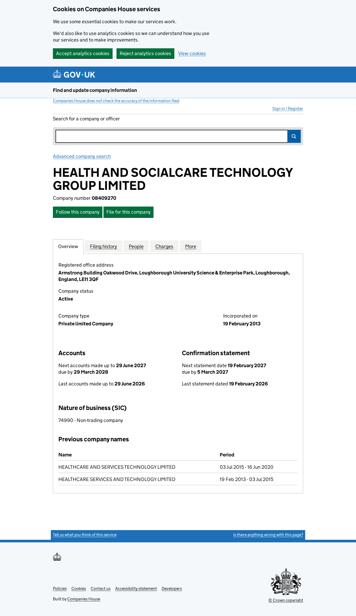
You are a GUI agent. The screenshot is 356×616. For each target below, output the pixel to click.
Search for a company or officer (86, 119)
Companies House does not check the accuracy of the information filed (116, 100)
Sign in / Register (287, 108)
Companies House (83, 598)
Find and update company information (95, 90)
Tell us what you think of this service (84, 534)
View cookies (192, 53)
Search (294, 136)
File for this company (128, 212)
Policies (60, 588)
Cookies (78, 588)
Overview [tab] (68, 246)
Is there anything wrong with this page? (268, 534)
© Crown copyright (285, 600)
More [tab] (190, 246)
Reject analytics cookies (145, 53)
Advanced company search (82, 156)
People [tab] (136, 246)
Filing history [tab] (103, 246)
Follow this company (78, 212)
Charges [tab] (164, 246)
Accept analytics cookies (82, 53)
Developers (172, 588)
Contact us (101, 588)
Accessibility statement (136, 588)
